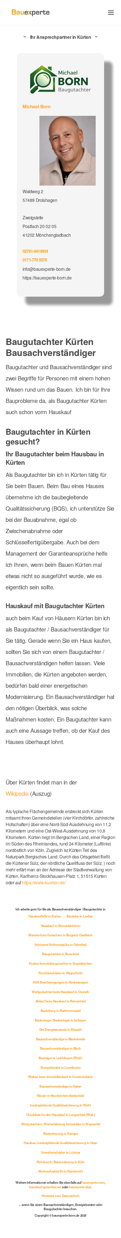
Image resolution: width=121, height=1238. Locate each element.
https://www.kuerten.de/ (44, 882)
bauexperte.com (93, 1182)
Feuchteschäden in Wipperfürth (60, 973)
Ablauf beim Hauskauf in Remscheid (60, 1001)
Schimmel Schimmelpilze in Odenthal (60, 944)
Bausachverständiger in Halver (60, 1086)
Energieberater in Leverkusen (61, 1067)
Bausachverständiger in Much (60, 1048)
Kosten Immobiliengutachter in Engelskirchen (60, 963)
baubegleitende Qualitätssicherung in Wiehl (60, 1105)
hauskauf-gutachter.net (45, 1187)
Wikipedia (18, 793)
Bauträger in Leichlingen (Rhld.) (60, 1058)
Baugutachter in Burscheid (60, 953)
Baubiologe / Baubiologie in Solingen (60, 1020)
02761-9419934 (35, 251)
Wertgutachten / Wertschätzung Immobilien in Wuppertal (60, 1124)
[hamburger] (111, 12)
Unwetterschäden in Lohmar (60, 1152)
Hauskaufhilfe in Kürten (44, 916)
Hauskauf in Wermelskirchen (60, 925)
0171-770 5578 (35, 260)
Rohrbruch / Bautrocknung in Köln (60, 1162)
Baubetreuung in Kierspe (60, 1133)
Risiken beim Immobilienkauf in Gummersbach (60, 1076)
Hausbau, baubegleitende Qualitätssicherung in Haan (60, 1142)
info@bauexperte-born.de (47, 269)
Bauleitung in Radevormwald (61, 1010)
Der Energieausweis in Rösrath (60, 1029)
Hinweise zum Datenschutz (60, 1195)
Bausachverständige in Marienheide (60, 1039)
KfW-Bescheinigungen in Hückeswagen (60, 982)
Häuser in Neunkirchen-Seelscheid (60, 1095)
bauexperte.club (80, 1187)
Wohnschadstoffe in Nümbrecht (60, 1171)
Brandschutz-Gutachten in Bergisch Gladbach (60, 935)
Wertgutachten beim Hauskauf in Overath (60, 991)
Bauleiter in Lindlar (80, 916)
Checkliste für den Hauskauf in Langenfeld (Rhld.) (60, 1114)
